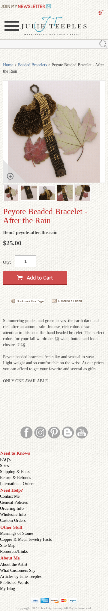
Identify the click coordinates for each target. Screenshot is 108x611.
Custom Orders (13, 520)
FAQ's (5, 459)
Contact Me (10, 496)
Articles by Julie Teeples (20, 576)
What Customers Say (17, 570)
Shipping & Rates (15, 471)
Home (8, 65)
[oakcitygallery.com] (26, 6)
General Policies (14, 502)
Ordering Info (12, 508)
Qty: (7, 262)
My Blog (7, 588)
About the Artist (13, 564)
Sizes (4, 465)
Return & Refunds (15, 477)
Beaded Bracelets (32, 65)
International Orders (17, 483)
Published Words (14, 582)
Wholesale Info (13, 514)
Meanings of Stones (16, 533)
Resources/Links (14, 551)
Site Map (7, 545)
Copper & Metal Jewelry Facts (26, 539)
